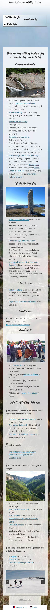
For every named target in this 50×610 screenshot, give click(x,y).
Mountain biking (15, 112)
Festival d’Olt (18, 365)
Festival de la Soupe (29, 393)
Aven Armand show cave (19, 509)
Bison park (13, 559)
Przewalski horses (16, 524)
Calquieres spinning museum (21, 562)
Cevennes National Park (25, 103)
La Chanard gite (10, 24)
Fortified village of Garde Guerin (22, 241)
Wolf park (13, 556)
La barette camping (30, 19)
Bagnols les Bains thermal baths (22, 302)
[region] (25, 581)
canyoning (25, 137)
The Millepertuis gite (12, 17)
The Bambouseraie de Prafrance (22, 419)
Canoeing (13, 137)
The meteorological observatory (22, 452)
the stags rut (34, 164)
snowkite (19, 177)
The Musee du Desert (18, 425)
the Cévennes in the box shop (18, 324)
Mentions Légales (25, 600)
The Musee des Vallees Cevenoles (23, 434)
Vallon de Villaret (15, 290)
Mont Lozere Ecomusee (19, 219)
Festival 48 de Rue (30, 374)
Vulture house (14, 515)
